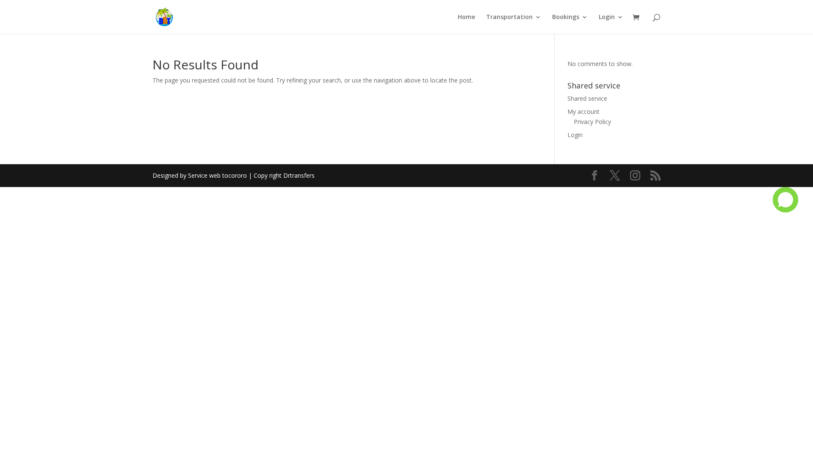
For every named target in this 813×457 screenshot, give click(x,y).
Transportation (509, 17)
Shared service (587, 98)
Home (466, 17)
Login (607, 17)
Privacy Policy (592, 122)
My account (583, 111)
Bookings (565, 17)
